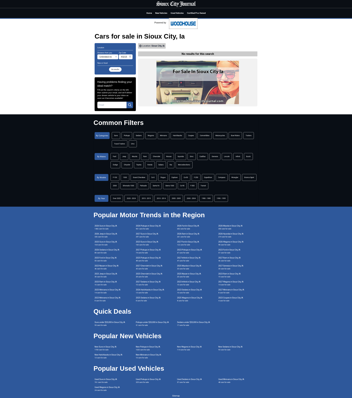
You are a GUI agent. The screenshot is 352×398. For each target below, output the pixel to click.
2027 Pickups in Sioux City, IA (148, 251)
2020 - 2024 (131, 198)
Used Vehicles (177, 13)
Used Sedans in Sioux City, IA (189, 380)
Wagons (151, 136)
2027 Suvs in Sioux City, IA (147, 235)
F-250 (196, 177)
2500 (115, 186)
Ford (114, 156)
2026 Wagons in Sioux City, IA (231, 243)
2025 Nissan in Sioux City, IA (189, 275)
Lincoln (227, 156)
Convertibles (204, 136)
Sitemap (176, 396)
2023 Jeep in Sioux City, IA (106, 275)
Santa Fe (156, 186)
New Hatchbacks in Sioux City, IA (108, 356)
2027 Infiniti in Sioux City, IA (188, 259)
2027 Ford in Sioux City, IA (188, 243)
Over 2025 (117, 198)
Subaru (161, 165)
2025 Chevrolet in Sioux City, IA (149, 275)
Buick (248, 156)
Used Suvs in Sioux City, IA (106, 380)
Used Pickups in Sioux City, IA (148, 380)
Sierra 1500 (169, 186)
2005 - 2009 (176, 198)
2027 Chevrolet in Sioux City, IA (149, 267)
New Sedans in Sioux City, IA (230, 348)
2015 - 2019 (146, 198)
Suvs (116, 136)
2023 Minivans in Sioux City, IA (107, 299)
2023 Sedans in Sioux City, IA (189, 291)
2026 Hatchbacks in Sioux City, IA (150, 291)
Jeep (124, 156)
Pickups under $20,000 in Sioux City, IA (152, 323)
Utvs (132, 144)
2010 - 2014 (161, 198)
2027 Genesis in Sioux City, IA (230, 267)
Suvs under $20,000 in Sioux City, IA (110, 323)
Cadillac (203, 156)
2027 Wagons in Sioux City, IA (231, 283)
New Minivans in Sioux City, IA (148, 356)
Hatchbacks (177, 136)
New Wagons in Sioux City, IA (189, 348)
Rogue (163, 177)
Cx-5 (153, 177)
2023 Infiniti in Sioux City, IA (188, 283)
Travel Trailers (119, 144)
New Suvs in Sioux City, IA (105, 348)
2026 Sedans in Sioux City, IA (107, 251)
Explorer (175, 177)
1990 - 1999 (221, 198)
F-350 (192, 186)
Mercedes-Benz (184, 165)
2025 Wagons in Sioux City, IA (189, 299)
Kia (171, 165)
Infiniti (238, 156)
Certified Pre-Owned (196, 13)
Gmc (191, 156)
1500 (125, 177)
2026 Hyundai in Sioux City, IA (231, 235)
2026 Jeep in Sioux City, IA (106, 235)
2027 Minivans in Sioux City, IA (231, 291)
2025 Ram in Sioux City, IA (106, 283)
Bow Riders (235, 136)
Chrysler (127, 165)
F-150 (115, 177)
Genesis (215, 156)
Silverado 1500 (128, 186)
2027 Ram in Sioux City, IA (229, 259)
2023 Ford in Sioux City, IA (229, 251)
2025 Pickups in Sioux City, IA (148, 259)
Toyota (138, 165)
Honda (149, 165)
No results (115, 69)
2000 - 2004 (191, 198)
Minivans (163, 136)
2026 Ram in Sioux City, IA (188, 235)
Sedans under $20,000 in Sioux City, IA (193, 323)
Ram (145, 156)
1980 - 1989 (206, 198)
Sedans (139, 136)
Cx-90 (182, 186)
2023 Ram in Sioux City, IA (229, 275)
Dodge (115, 165)
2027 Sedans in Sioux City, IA (148, 283)
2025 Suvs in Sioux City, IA (106, 243)
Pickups (127, 136)
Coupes (191, 136)
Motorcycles (220, 136)
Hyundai (181, 156)
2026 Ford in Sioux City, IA (188, 227)
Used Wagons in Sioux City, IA (107, 388)
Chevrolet (156, 156)
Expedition (208, 177)
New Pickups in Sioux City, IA (148, 348)
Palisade (143, 186)
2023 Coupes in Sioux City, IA (230, 299)
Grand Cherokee (139, 177)
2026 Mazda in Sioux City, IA (230, 227)
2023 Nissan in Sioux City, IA (107, 267)
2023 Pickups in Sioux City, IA (189, 251)
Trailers (248, 136)
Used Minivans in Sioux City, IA (231, 380)
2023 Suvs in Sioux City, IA (147, 243)
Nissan (169, 156)
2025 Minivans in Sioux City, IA (107, 291)
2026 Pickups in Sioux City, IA (148, 227)
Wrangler (234, 177)
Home (149, 13)
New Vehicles (161, 13)
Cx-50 (186, 177)
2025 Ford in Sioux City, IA (106, 259)
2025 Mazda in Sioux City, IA (189, 267)
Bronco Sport (249, 177)
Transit (203, 186)
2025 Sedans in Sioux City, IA (148, 299)
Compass (221, 177)
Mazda (134, 156)
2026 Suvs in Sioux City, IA (106, 227)
